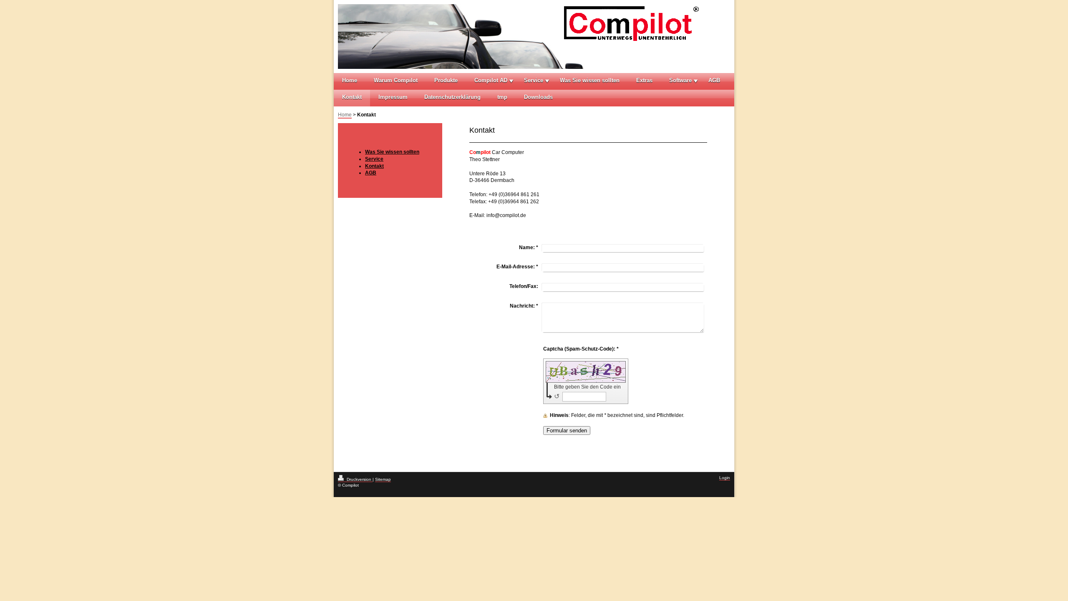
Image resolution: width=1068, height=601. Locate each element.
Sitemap (383, 479)
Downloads (538, 97)
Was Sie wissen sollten (590, 80)
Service (533, 80)
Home (349, 80)
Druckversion (359, 479)
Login (724, 477)
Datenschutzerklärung (452, 97)
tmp (502, 97)
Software (680, 80)
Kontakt (352, 97)
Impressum (393, 97)
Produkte (446, 80)
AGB (714, 80)
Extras (644, 80)
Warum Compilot (396, 80)
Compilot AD (490, 80)
